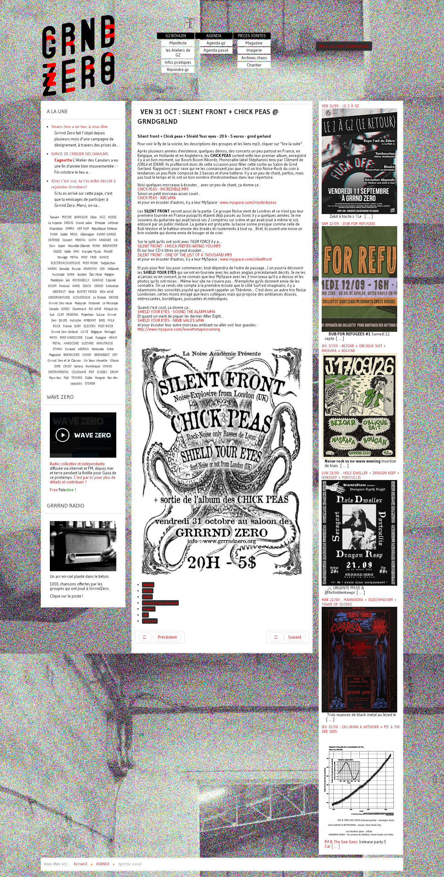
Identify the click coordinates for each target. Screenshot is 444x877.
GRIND (98, 286)
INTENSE (54, 240)
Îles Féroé (95, 274)
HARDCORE (71, 343)
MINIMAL (72, 314)
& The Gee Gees (343, 841)
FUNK (54, 234)
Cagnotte (63, 160)
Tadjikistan (108, 263)
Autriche (75, 320)
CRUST (67, 366)
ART (114, 355)
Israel (89, 337)
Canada (54, 309)
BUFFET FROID (87, 292)
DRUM (114, 372)
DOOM (52, 286)
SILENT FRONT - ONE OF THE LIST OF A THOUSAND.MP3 (184, 254)
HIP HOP (83, 228)
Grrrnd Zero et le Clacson (64, 360)
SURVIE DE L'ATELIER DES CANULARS (79, 153)
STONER (90, 383)
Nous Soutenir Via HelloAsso (344, 46)
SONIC (65, 309)
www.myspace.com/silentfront (246, 259)
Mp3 (66, 378)
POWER (108, 251)
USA (102, 269)
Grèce (110, 349)
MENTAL (80, 240)
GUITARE (88, 343)
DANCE (104, 257)
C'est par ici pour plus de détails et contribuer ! (82, 479)
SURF (147, 596)
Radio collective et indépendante (77, 463)
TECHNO (76, 378)
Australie (58, 274)
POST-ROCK (105, 326)
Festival (64, 286)
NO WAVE (95, 309)
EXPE (57, 366)
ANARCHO (90, 269)
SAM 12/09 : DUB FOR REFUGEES (348, 223)
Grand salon (84, 223)
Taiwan (54, 217)
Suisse (100, 314)
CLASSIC (102, 372)
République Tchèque (104, 228)
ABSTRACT (59, 292)
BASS (102, 320)
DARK (71, 274)
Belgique (96, 332)
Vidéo (67, 251)
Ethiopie (100, 223)
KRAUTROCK (104, 343)
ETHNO (57, 349)
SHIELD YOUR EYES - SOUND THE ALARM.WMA (176, 311)
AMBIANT (90, 320)
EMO (76, 251)
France (148, 609)
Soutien (82, 274)
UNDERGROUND (59, 297)
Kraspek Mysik (91, 251)
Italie (88, 378)
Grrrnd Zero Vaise (60, 303)
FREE (93, 257)
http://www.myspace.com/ (178, 329)
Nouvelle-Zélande (79, 246)
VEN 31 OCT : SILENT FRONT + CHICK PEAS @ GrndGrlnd (208, 116)
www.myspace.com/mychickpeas (248, 202)
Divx (52, 246)
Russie (76, 269)
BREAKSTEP (110, 246)
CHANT (87, 355)
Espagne (100, 337)
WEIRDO (83, 349)
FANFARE (105, 240)
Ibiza (93, 217)
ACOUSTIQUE (81, 297)
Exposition (56, 228)
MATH (53, 337)
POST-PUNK (90, 263)
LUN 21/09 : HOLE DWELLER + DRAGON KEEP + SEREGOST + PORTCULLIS (360, 475)
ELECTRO (89, 326)
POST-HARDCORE (71, 337)
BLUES (63, 320)
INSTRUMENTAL (58, 372)
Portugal (110, 332)
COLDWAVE (79, 372)
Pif (327, 841)
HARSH (52, 269)
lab (68, 280)
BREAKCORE (71, 355)
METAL (74, 257)
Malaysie (80, 303)
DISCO (87, 286)
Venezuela (98, 349)
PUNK (96, 246)
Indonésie (112, 286)
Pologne (109, 274)
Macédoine (56, 280)
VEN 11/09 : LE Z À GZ (340, 106)
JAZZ (102, 217)
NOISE (148, 584)
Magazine (55, 355)
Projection (87, 314)
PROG (74, 234)
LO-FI (84, 332)
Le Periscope (110, 303)
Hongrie (100, 378)
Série (71, 292)
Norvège (62, 257)
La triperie (55, 223)
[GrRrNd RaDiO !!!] (83, 545)
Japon (61, 246)
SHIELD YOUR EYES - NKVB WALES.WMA (170, 320)
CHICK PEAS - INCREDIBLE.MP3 (162, 189)
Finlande (94, 303)
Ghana (114, 360)
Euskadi (70, 349)
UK (145, 615)
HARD (76, 286)
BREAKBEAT (102, 355)
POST (84, 257)
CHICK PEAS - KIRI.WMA (156, 197)
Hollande (113, 269)
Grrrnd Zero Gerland (160, 602)
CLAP (60, 314)
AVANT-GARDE (106, 234)
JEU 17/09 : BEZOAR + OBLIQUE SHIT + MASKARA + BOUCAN (354, 348)
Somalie (64, 269)
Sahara (79, 366)
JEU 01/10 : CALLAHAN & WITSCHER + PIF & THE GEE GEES (361, 729)
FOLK (111, 320)
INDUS (68, 223)
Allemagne (87, 234)
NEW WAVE (107, 292)
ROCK (147, 590)
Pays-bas (55, 378)
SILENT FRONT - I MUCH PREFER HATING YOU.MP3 (178, 246)
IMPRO (70, 228)
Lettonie (113, 223)
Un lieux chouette (95, 360)
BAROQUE (81, 217)
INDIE (57, 251)
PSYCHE (67, 217)
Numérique (92, 366)
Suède (63, 234)
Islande (111, 280)
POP (91, 372)
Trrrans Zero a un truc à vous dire (79, 126)
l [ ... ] (334, 846)
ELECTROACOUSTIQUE (65, 263)
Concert (149, 621)
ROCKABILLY (80, 280)
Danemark (79, 309)
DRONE (113, 297)
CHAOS (107, 366)
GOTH (92, 240)
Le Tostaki (99, 297)
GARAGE (97, 280)
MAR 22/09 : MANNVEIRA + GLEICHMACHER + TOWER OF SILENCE (359, 602)
